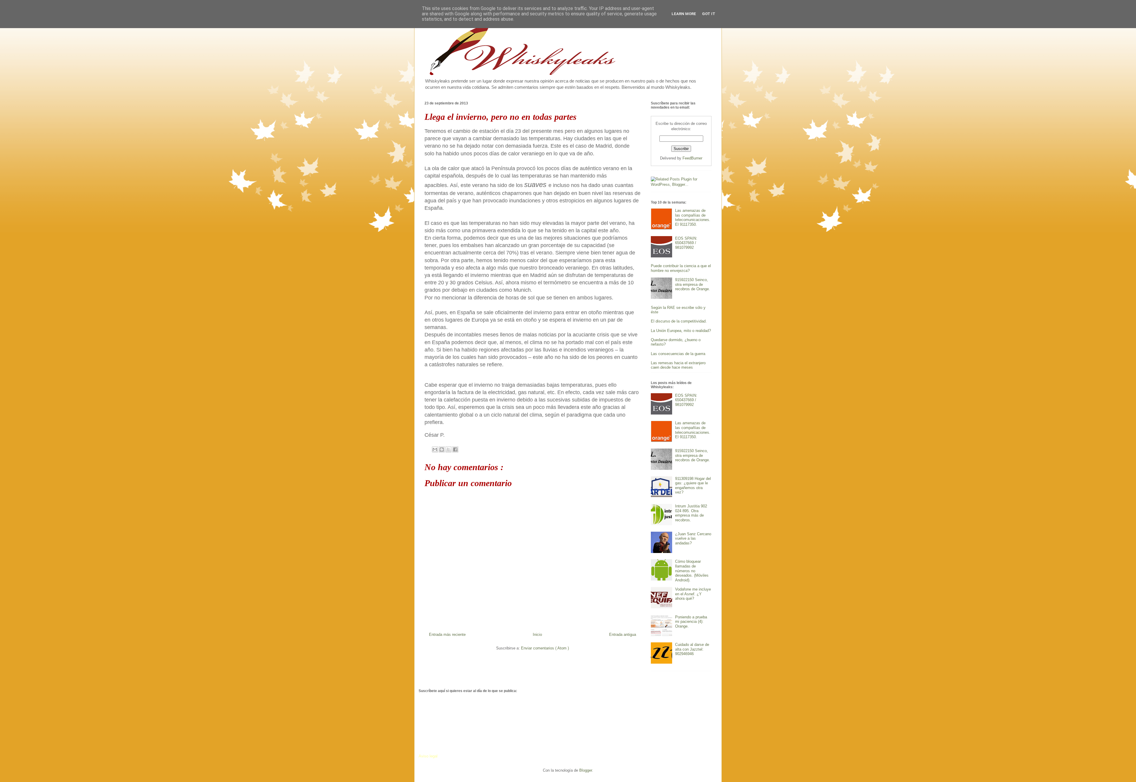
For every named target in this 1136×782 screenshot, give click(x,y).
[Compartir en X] (448, 449)
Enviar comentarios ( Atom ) (545, 648)
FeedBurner (692, 158)
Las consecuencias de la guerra (678, 354)
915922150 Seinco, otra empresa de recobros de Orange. (692, 284)
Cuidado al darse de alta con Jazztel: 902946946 (692, 649)
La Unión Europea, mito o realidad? (681, 330)
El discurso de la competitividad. (679, 321)
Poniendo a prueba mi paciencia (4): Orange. (691, 621)
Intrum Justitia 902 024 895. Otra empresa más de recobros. (691, 513)
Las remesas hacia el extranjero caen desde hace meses (678, 365)
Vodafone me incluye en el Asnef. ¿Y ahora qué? (693, 594)
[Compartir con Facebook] (455, 449)
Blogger (585, 770)
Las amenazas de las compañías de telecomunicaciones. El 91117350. (692, 217)
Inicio (537, 634)
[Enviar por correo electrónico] (435, 449)
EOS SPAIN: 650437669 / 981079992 (686, 243)
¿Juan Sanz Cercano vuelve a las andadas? (693, 538)
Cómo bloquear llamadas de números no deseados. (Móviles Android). (692, 570)
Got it (708, 14)
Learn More (684, 14)
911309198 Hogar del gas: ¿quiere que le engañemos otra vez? (693, 485)
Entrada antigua (622, 634)
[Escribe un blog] (442, 449)
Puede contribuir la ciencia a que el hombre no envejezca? (681, 268)
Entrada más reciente (447, 634)
